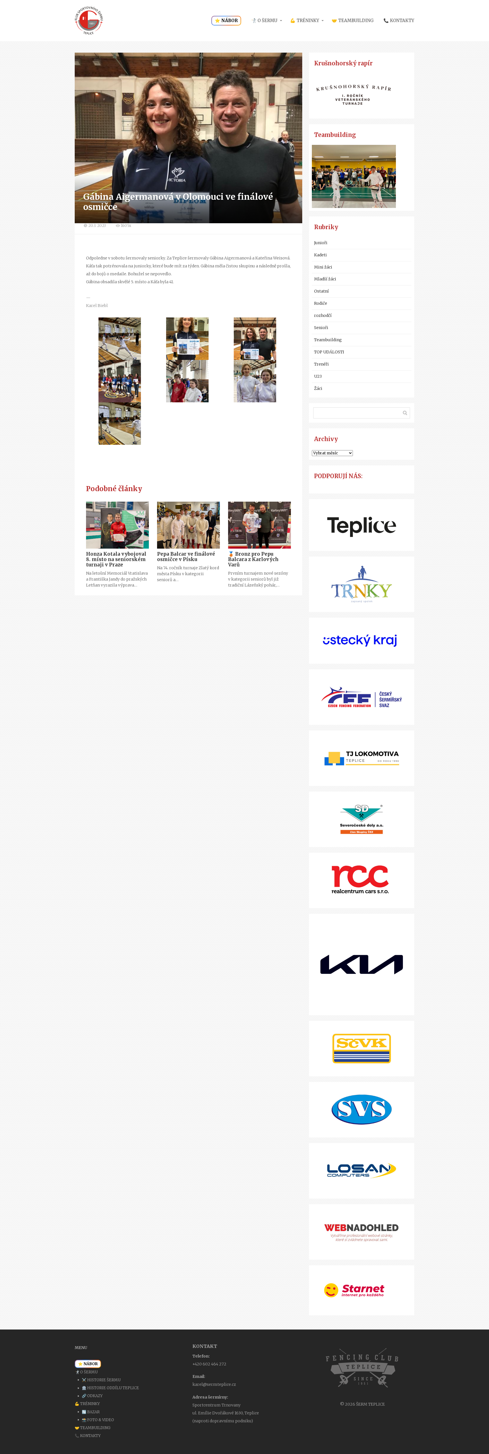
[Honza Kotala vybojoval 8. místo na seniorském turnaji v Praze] (117, 525)
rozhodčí (323, 315)
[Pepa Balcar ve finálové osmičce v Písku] (188, 525)
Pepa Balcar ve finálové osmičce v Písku (186, 556)
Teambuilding (328, 339)
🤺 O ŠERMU (264, 20)
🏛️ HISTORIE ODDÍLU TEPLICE (110, 1388)
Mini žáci (323, 267)
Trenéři (321, 364)
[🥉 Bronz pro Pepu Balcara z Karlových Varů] (259, 525)
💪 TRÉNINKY (304, 20)
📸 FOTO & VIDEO (98, 1420)
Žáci (318, 388)
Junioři (320, 242)
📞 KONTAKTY (398, 20)
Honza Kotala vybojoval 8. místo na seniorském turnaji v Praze (116, 559)
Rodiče (320, 303)
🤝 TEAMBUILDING (353, 20)
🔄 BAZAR (91, 1412)
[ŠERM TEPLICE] (89, 21)
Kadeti (320, 254)
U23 (318, 376)
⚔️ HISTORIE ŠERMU (101, 1380)
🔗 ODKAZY (92, 1395)
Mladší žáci (325, 279)
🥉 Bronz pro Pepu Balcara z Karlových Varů (253, 559)
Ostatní (321, 291)
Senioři (321, 327)
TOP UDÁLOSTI (329, 352)
